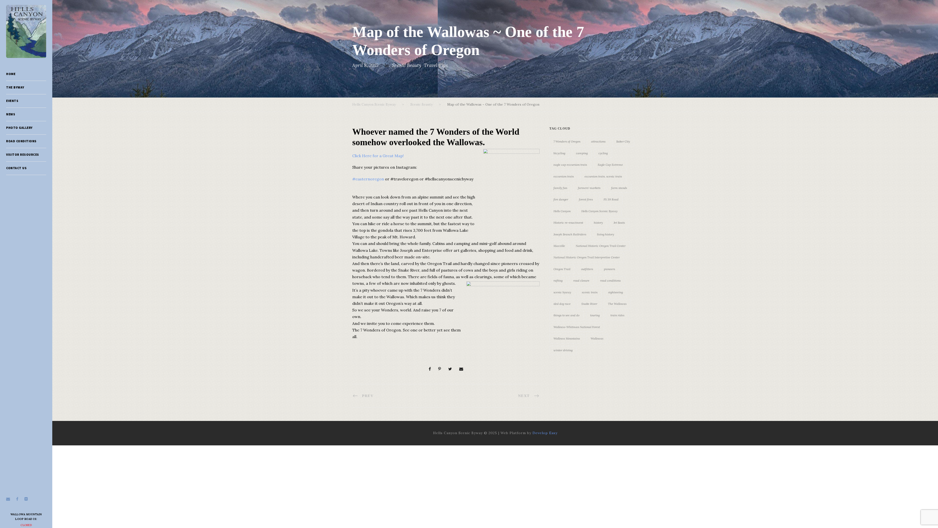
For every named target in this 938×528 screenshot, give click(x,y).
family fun (560, 188)
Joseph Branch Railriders (570, 234)
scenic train (589, 292)
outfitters (587, 269)
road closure (581, 280)
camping (582, 153)
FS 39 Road (611, 199)
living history (605, 234)
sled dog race (562, 304)
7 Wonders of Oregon (567, 141)
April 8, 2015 (365, 65)
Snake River (589, 304)
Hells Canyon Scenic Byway (599, 211)
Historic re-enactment (568, 222)
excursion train (564, 176)
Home (10, 74)
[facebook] (17, 498)
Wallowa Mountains (567, 338)
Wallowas (597, 338)
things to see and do (566, 315)
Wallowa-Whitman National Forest (577, 327)
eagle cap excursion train (570, 164)
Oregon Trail (562, 269)
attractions (598, 141)
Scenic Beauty (406, 65)
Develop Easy (545, 433)
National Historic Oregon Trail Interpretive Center (587, 257)
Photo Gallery (19, 128)
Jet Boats (619, 222)
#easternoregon (368, 178)
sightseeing (615, 292)
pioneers (609, 269)
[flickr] (26, 498)
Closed (26, 525)
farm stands (619, 188)
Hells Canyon (562, 211)
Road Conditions (21, 141)
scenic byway (562, 292)
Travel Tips (436, 65)
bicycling (559, 153)
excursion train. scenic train (603, 176)
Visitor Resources (22, 155)
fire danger (561, 199)
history (598, 222)
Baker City (623, 141)
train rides (617, 315)
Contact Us (16, 168)
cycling (603, 153)
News (10, 114)
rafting (558, 280)
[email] (8, 498)
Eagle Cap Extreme (610, 164)
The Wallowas (617, 304)
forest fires (586, 199)
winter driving (563, 350)
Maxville (559, 246)
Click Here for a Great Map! (378, 155)
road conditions (610, 280)
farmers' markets (589, 188)
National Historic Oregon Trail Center (601, 246)
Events (12, 101)
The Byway (15, 87)
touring (595, 315)
